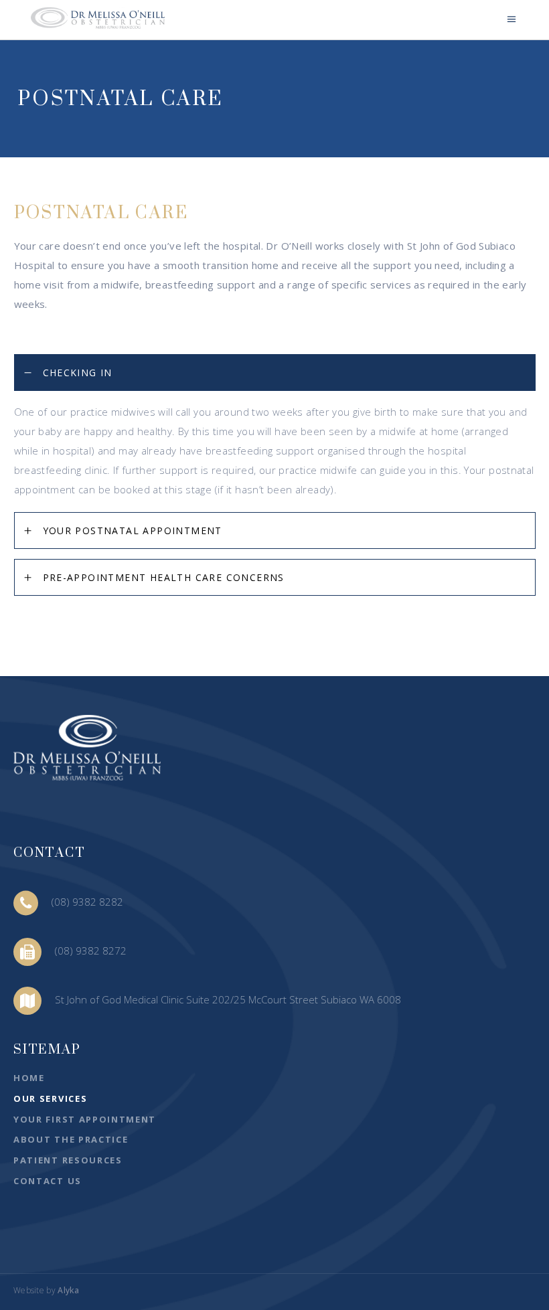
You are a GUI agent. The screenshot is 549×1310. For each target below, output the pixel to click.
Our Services (50, 1098)
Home (29, 1078)
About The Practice (70, 1139)
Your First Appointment (84, 1119)
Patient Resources (68, 1160)
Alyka (68, 1290)
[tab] (275, 372)
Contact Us (47, 1181)
